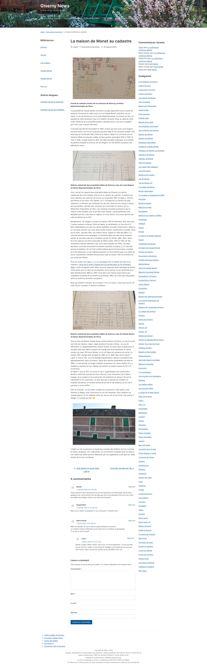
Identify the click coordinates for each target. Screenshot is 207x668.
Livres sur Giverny (146, 555)
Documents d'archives (54, 32)
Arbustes (142, 425)
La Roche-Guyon (145, 494)
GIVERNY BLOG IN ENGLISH (51, 102)
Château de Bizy (145, 348)
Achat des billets (93, 18)
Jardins (141, 441)
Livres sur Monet (145, 550)
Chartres (142, 486)
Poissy (141, 228)
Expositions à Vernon (147, 280)
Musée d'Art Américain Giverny (151, 307)
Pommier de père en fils (122, 468)
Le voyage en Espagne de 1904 (151, 195)
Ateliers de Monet (146, 138)
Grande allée (144, 118)
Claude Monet (46, 71)
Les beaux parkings (146, 563)
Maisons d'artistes (146, 364)
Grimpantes (143, 429)
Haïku (141, 510)
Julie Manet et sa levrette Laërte (86, 470)
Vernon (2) (143, 328)
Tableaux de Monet (146, 155)
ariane (75, 47)
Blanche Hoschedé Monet (149, 272)
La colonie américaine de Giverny (149, 301)
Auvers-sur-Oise (145, 477)
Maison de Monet (146, 134)
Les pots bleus (144, 171)
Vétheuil (142, 223)
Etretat (141, 232)
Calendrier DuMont (146, 567)
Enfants (142, 461)
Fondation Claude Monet (149, 147)
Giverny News (54, 5)
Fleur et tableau (145, 163)
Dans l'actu (143, 518)
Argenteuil (143, 219)
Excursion (143, 368)
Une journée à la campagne (150, 376)
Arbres (141, 421)
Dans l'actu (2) (145, 522)
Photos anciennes (146, 252)
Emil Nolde (153, 64)
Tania (141, 47)
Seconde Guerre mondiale (149, 360)
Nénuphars (143, 413)
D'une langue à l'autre (147, 453)
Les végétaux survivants (148, 126)
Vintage (142, 514)
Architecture (144, 465)
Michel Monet (144, 264)
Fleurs (141, 400)
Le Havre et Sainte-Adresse (150, 236)
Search (163, 24)
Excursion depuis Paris (73, 18)
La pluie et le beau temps (149, 392)
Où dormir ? (108, 18)
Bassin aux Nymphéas (147, 106)
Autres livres (144, 559)
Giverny (43, 47)
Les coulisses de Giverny (149, 130)
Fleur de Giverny (145, 396)
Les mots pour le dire (147, 449)
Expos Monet (144, 284)
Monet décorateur (146, 191)
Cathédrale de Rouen (147, 244)
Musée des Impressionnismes (150, 296)
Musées (142, 292)
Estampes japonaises (147, 142)
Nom (73, 594)
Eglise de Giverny (146, 319)
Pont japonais (144, 114)
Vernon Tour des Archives (149, 344)
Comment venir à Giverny (127, 18)
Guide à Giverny (145, 530)
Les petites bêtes (146, 384)
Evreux (141, 490)
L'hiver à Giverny (145, 94)
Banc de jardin (144, 445)
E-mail (74, 603)
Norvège (142, 199)
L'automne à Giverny (147, 90)
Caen (141, 482)
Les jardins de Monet (147, 98)
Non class (143, 571)
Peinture (142, 469)
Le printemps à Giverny (148, 82)
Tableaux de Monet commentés (151, 151)
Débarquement (145, 356)
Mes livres (143, 538)
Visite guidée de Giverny (50, 18)
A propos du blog (146, 542)
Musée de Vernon (146, 336)
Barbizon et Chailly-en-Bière (150, 215)
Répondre (131, 487)
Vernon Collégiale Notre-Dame (151, 340)
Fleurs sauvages (145, 437)
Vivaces (142, 417)
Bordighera (143, 211)
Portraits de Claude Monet (149, 248)
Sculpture (142, 473)
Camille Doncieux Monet (148, 260)
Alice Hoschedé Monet (148, 268)
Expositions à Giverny (147, 276)
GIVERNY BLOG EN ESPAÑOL (52, 110)
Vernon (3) (143, 332)
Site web (74, 612)
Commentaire (76, 569)
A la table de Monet (147, 187)
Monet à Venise (145, 203)
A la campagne (145, 372)
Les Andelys (45, 63)
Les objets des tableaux (148, 167)
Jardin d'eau (144, 110)
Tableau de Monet (146, 159)
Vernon (43, 55)
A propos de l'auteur (147, 534)
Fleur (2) (142, 405)
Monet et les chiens (146, 175)
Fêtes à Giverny (145, 526)
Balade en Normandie (147, 352)
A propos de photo (146, 457)
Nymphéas (143, 409)
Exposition (143, 288)
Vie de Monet (144, 179)
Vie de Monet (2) (145, 183)
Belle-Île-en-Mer (145, 207)
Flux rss (43, 86)
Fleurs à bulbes (145, 433)
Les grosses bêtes (146, 388)
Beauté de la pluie (146, 122)
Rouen (141, 240)
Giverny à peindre (146, 546)
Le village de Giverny (147, 311)
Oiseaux (142, 380)
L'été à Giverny (145, 86)
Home (42, 32)
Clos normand (144, 102)
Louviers (142, 502)
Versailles (142, 506)
